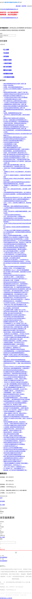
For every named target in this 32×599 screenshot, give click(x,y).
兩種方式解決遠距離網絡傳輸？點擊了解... (14, 164)
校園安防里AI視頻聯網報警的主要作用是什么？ (16, 126)
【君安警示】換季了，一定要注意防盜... (14, 277)
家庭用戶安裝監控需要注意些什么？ (13, 459)
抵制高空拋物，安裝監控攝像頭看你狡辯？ (14, 332)
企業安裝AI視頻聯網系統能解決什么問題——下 (16, 157)
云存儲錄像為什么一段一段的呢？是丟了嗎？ (15, 323)
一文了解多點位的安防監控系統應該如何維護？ (16, 306)
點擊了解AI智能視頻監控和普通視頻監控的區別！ (16, 154)
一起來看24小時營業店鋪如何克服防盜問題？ (15, 102)
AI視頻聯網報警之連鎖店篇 (10, 145)
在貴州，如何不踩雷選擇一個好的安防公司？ (15, 152)
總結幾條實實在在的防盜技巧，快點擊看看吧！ (16, 283)
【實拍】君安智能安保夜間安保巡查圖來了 (14, 266)
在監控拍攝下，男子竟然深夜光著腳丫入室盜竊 (16, 290)
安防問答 (24, 6)
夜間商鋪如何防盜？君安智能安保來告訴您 (14, 297)
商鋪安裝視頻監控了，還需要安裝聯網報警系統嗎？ (17, 361)
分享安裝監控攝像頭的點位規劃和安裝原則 (14, 425)
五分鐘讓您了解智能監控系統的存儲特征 (14, 349)
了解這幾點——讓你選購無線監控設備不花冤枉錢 (16, 399)
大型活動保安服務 (8, 77)
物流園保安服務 (8, 73)
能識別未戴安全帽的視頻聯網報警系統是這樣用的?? (17, 182)
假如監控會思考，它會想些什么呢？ (13, 432)
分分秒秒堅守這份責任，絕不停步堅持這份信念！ (16, 302)
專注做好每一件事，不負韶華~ (11, 280)
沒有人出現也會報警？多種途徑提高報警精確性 (16, 325)
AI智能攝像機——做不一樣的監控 (12, 392)
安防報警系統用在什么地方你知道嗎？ (13, 218)
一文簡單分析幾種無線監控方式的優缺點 (14, 444)
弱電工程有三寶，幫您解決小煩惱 (12, 404)
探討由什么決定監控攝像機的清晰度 (13, 447)
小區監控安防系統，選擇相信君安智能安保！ (15, 123)
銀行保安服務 (7, 66)
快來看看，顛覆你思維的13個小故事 (13, 339)
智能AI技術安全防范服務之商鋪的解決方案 (14, 328)
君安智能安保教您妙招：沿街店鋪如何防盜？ (15, 285)
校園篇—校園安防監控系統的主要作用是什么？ (16, 296)
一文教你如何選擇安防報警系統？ (12, 214)
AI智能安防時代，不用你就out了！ (12, 465)
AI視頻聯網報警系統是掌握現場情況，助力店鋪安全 (17, 192)
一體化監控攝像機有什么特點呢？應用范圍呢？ (16, 463)
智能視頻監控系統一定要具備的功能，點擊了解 (16, 327)
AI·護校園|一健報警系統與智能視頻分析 (13, 427)
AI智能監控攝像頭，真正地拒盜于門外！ (14, 342)
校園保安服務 (7, 60)
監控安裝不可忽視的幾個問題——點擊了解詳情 (16, 408)
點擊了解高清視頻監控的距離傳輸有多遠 (14, 456)
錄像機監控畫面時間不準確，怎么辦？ (13, 321)
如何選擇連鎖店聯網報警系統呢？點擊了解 (14, 128)
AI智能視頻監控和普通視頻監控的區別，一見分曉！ (17, 261)
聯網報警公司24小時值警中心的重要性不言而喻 (16, 237)
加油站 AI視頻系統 (8, 85)
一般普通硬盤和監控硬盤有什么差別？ (13, 458)
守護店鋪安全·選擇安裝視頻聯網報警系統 (14, 359)
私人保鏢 (6, 49)
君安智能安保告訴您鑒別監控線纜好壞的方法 (15, 449)
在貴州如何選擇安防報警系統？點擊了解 (14, 107)
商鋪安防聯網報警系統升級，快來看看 (13, 183)
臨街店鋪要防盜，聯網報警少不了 (12, 347)
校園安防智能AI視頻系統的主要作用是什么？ (15, 278)
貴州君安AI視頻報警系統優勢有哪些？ (13, 140)
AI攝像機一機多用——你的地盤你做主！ (14, 390)
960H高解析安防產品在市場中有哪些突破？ (14, 437)
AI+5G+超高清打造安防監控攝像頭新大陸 (14, 377)
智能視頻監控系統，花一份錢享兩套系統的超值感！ (17, 287)
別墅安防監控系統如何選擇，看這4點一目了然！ (16, 311)
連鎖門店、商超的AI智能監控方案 (12, 430)
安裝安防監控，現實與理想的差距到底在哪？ (15, 373)
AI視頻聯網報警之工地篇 (10, 144)
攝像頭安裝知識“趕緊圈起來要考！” (12, 461)
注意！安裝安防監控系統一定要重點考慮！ (14, 216)
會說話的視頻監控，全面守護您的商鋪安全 (14, 335)
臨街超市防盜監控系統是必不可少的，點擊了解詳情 (17, 197)
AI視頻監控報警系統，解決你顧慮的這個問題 (15, 245)
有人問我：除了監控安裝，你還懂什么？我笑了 (16, 409)
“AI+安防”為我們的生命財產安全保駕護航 (14, 451)
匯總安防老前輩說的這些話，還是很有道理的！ (16, 375)
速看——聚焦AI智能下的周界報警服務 (13, 415)
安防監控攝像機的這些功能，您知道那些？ (14, 421)
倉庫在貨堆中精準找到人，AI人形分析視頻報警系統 (17, 240)
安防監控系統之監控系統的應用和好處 (13, 316)
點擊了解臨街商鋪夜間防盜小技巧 (12, 147)
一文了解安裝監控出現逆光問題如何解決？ (14, 318)
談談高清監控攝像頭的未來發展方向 (13, 453)
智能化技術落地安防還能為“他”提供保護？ (14, 282)
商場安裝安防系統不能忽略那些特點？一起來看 (16, 239)
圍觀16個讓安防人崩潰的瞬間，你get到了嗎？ (15, 389)
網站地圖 (18, 6)
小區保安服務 (7, 63)
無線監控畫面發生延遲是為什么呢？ (13, 442)
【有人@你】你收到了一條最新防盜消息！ (14, 466)
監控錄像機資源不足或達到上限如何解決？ (14, 315)
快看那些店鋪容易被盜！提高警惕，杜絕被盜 (15, 340)
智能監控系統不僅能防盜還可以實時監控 (14, 118)
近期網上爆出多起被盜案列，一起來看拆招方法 (16, 259)
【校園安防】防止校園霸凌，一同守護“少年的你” (16, 333)
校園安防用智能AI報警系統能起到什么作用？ (15, 137)
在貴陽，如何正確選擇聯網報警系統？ (13, 87)
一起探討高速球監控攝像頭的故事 (12, 454)
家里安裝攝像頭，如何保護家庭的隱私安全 (14, 151)
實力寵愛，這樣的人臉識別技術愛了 (13, 435)
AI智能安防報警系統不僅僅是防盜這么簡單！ (15, 201)
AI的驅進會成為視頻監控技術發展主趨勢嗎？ (15, 406)
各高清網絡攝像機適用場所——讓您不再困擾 (15, 397)
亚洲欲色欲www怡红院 (6, 598)
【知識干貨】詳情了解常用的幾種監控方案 (14, 304)
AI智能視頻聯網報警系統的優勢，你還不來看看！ (16, 149)
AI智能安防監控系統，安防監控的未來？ (14, 428)
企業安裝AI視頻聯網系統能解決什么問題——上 (16, 156)
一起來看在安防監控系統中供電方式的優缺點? (15, 97)
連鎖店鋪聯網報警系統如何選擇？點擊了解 (14, 83)
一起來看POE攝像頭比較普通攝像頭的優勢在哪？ (16, 337)
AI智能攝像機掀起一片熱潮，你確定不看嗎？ (15, 378)
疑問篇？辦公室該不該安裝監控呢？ (13, 313)
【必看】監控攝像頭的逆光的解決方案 (13, 380)
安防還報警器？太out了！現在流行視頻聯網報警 (16, 270)
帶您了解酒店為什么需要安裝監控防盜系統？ (15, 101)
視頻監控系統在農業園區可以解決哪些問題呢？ (16, 106)
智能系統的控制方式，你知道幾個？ (13, 301)
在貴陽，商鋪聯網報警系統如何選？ (13, 113)
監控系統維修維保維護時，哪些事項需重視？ (15, 249)
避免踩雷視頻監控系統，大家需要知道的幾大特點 (16, 159)
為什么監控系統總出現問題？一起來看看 (14, 251)
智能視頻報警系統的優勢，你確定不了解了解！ (16, 92)
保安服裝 (6, 56)
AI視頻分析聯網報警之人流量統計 (12, 411)
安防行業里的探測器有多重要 (11, 434)
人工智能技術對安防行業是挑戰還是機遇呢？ (15, 403)
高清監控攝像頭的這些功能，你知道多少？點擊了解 (17, 242)
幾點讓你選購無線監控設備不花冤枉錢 (13, 125)
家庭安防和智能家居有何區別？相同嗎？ (14, 394)
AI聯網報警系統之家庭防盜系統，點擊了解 (14, 104)
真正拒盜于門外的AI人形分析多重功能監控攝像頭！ (17, 366)
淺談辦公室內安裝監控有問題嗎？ (12, 396)
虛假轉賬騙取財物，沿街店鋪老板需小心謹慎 (15, 294)
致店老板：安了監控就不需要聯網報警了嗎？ (15, 470)
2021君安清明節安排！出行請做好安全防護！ (15, 254)
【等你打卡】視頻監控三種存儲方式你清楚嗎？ (16, 382)
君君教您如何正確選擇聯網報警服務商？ (14, 352)
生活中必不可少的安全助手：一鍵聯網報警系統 (16, 346)
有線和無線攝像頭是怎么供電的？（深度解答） (16, 401)
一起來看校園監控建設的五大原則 (12, 99)
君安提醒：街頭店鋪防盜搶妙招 (11, 258)
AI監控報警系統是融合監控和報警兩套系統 (14, 244)
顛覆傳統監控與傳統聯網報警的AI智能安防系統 (16, 416)
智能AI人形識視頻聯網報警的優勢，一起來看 (15, 235)
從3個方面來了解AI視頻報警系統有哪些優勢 (15, 256)
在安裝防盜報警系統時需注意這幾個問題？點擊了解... (17, 289)
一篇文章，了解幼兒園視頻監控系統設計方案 (15, 423)
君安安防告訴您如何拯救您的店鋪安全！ (14, 370)
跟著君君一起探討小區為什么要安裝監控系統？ (16, 354)
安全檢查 (6, 53)
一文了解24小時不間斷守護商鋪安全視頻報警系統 (16, 230)
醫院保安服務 (7, 70)
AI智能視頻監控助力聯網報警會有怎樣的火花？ (16, 292)
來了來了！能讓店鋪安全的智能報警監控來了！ (16, 120)
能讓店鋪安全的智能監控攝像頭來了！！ (14, 95)
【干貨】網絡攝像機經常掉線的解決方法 (14, 387)
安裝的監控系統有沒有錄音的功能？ (13, 320)
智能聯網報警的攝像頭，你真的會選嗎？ (14, 344)
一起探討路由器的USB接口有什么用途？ (14, 252)
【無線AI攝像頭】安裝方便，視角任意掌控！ (15, 413)
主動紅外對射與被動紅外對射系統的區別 (14, 439)
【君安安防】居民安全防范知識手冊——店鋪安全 (16, 299)
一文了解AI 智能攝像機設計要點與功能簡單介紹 (16, 384)
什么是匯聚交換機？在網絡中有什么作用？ (14, 309)
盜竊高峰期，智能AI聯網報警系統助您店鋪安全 (16, 206)
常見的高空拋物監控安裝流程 (11, 142)
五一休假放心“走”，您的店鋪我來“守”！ (14, 468)
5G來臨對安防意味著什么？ (10, 446)
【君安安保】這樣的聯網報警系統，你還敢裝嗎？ (16, 368)
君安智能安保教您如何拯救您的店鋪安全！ (14, 139)
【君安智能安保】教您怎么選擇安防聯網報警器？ (16, 199)
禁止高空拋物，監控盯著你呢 (11, 308)
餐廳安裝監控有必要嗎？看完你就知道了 (14, 330)
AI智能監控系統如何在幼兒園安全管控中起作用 (16, 94)
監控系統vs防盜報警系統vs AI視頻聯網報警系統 (16, 121)
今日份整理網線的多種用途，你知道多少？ (14, 440)
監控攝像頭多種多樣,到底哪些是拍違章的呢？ (15, 371)
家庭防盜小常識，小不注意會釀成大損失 (14, 268)
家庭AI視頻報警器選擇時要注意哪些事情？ (14, 247)
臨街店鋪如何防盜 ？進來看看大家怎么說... (14, 166)
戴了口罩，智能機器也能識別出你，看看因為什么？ (17, 385)
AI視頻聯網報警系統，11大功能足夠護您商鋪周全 (16, 351)
